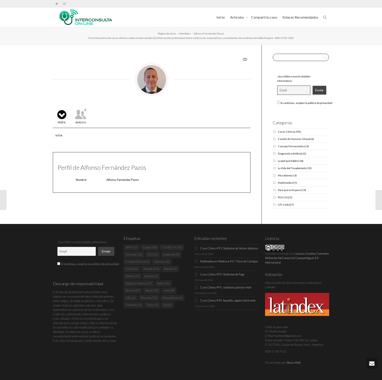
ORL (131, 298)
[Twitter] (56, 3)
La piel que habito (288, 160)
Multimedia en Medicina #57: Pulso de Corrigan (229, 261)
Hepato (170, 269)
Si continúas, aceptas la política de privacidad (306, 103)
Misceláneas (285, 175)
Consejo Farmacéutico (291, 146)
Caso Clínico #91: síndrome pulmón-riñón (225, 287)
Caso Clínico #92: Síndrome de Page (222, 274)
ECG (152, 254)
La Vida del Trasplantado (292, 168)
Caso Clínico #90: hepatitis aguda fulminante (228, 300)
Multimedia (285, 182)
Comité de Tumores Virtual (294, 139)
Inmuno (151, 276)
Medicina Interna (139, 283)
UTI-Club (283, 204)
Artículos (237, 17)
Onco (169, 290)
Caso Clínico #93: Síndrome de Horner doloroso (229, 248)
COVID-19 (172, 247)
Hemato (151, 269)
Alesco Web (293, 362)
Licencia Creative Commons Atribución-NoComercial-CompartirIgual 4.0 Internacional (297, 258)
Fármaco (161, 262)
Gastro (132, 269)
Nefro (163, 283)
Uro (167, 305)
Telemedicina (172, 298)
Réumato (149, 298)
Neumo (133, 290)
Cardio (150, 247)
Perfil (62, 122)
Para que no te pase (289, 190)
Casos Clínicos (287, 131)
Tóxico (152, 305)
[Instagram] (64, 3)
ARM (132, 247)
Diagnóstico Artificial (290, 153)
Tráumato (133, 305)
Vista (59, 135)
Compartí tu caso (264, 17)
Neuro (152, 290)
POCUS (282, 197)
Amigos (80, 116)
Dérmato (134, 254)
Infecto (132, 276)
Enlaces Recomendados (300, 17)
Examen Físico (137, 262)
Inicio (220, 17)
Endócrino (171, 254)
